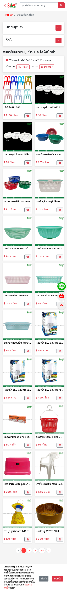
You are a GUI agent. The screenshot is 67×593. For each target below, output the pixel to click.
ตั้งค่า (44, 578)
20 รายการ (46, 66)
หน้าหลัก (9, 15)
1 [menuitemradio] (23, 550)
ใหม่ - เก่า (22, 66)
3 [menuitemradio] (35, 550)
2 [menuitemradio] (29, 550)
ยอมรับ (58, 578)
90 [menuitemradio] (42, 550)
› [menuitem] (48, 550)
